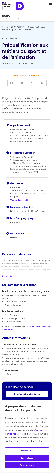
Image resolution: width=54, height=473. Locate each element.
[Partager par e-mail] (32, 83)
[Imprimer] (22, 83)
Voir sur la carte (18, 199)
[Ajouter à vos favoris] (42, 83)
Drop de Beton (11, 38)
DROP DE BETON (18, 27)
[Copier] (11, 83)
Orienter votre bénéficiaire (27, 393)
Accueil (5, 27)
